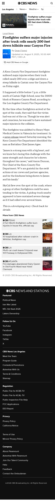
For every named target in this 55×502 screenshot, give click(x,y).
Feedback (7, 469)
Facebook (7, 330)
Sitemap (6, 378)
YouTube (7, 326)
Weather (33, 9)
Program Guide (10, 361)
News (22, 9)
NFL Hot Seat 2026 (11, 309)
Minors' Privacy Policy (13, 439)
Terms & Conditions (12, 374)
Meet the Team (10, 356)
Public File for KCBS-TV (14, 391)
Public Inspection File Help (15, 400)
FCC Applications (11, 404)
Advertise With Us (11, 369)
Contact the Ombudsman (14, 474)
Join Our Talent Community (15, 460)
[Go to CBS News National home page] (27, 3)
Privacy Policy (9, 421)
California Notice (10, 426)
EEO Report (8, 409)
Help (5, 465)
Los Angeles (8, 9)
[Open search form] (51, 3)
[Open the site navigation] (10, 3)
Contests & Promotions (13, 365)
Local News (8, 33)
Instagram (7, 335)
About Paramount (11, 451)
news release (11, 137)
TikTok (6, 339)
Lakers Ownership (11, 313)
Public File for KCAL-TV (14, 395)
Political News (9, 300)
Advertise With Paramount (15, 456)
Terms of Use (9, 434)
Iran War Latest (9, 305)
